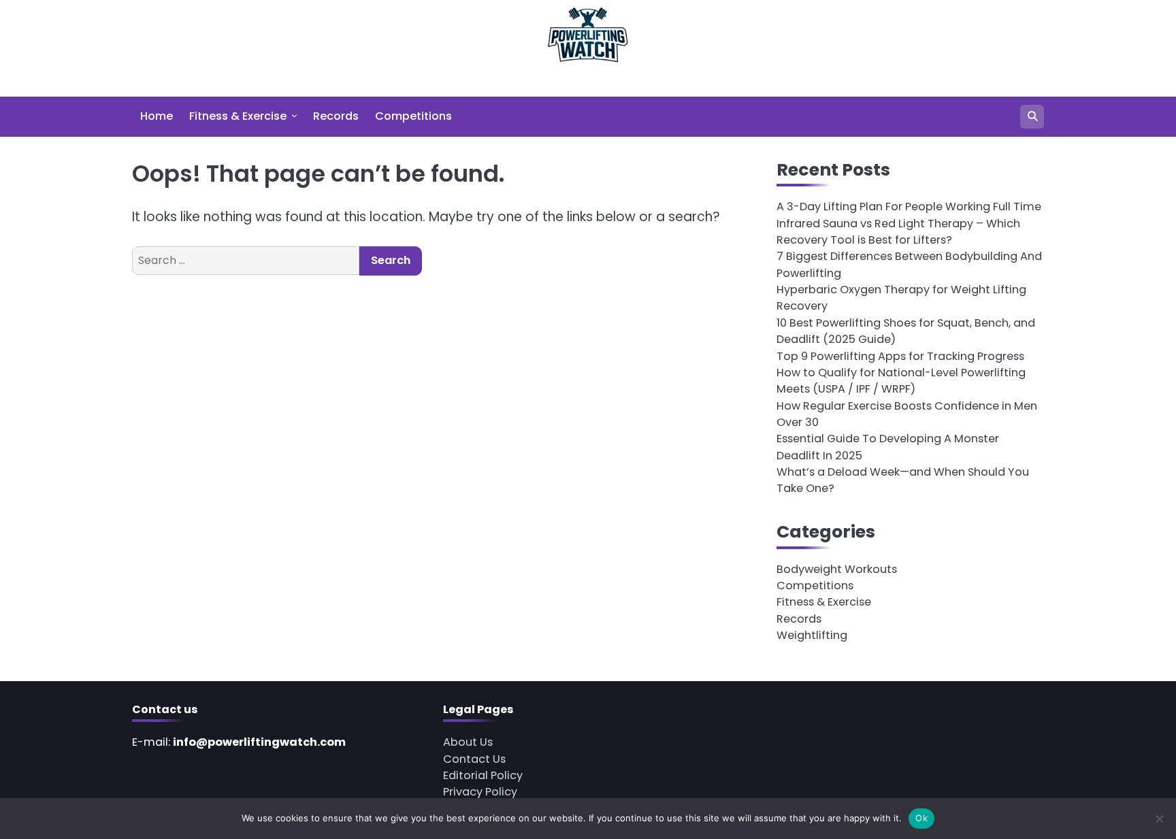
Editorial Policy (483, 775)
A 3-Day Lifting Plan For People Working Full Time (909, 206)
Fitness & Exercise (238, 116)
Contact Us (474, 759)
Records (336, 116)
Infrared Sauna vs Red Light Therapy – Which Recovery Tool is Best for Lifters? (898, 232)
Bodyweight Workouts (837, 569)
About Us (468, 742)
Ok (921, 817)
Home (156, 116)
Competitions (413, 116)
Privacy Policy (480, 792)
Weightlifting (812, 635)
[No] (1159, 818)
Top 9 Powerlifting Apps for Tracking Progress (900, 356)
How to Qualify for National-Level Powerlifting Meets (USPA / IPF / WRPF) (901, 381)
